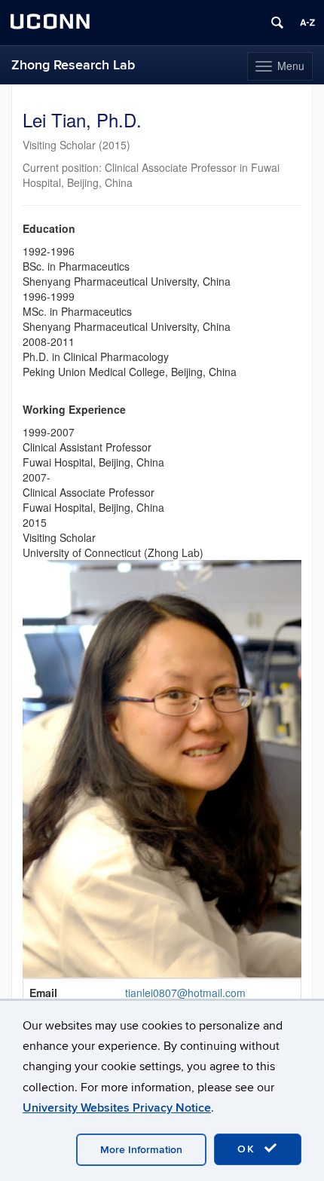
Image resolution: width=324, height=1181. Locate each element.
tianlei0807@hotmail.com (185, 992)
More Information (141, 1149)
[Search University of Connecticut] (277, 23)
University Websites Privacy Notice (117, 1107)
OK (248, 1149)
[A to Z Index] (307, 23)
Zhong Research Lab (73, 65)
